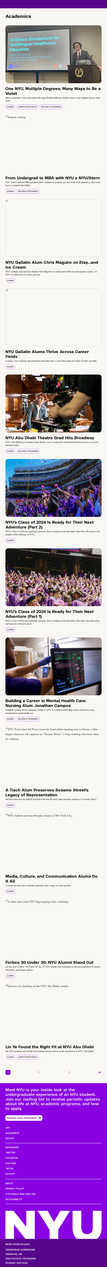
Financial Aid (13, 1254)
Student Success (16, 1263)
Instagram (12, 1147)
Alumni (10, 107)
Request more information (22, 1117)
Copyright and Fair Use (20, 1194)
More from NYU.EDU (17, 1244)
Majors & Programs (51, 107)
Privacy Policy (14, 1188)
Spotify (10, 1174)
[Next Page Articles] (99, 1072)
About (9, 1183)
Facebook (11, 1158)
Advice (9, 1138)
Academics (12, 1133)
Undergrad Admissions (20, 1250)
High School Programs (20, 1259)
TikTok (9, 1168)
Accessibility (13, 1199)
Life (7, 1127)
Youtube (10, 1163)
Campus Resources (27, 107)
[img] (53, 54)
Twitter (10, 1152)
